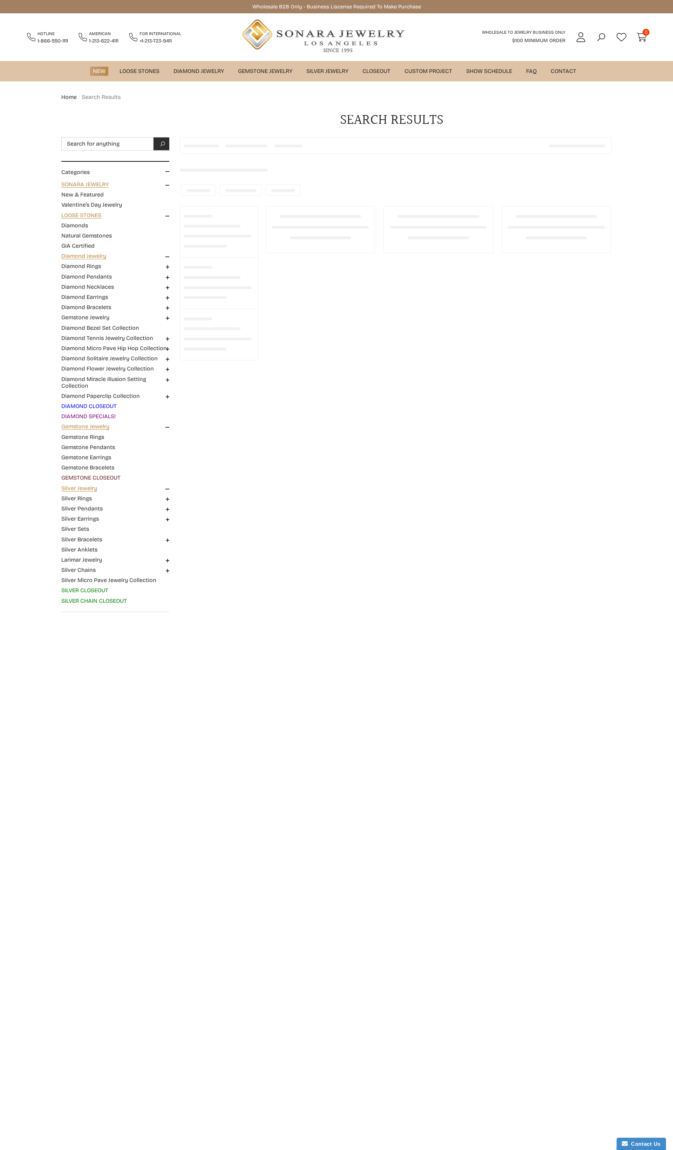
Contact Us (644, 1144)
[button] (601, 37)
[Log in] (581, 37)
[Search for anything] (115, 144)
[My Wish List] (621, 37)
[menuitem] (115, 194)
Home (69, 97)
